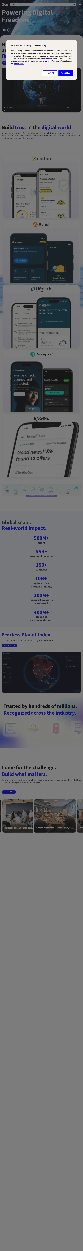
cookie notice (19, 64)
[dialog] (41, 60)
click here (47, 59)
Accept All (66, 73)
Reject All (50, 73)
